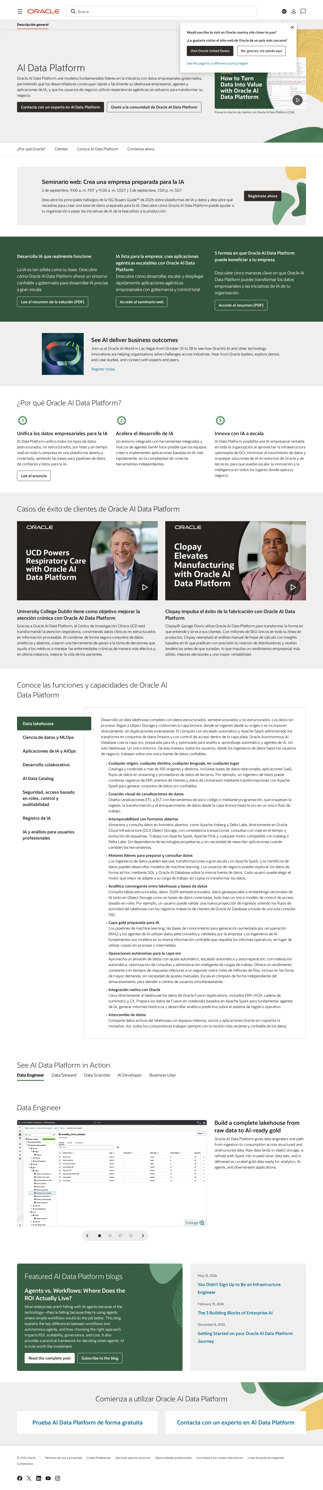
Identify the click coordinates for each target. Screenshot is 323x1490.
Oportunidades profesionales (173, 1458)
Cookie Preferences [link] (99, 1458)
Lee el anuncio (34, 475)
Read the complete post (50, 1358)
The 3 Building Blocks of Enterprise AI (235, 1313)
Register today (103, 368)
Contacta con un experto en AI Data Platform (60, 106)
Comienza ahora (140, 148)
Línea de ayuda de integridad (266, 1458)
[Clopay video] (235, 560)
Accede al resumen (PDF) (241, 305)
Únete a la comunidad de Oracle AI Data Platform (154, 106)
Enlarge (192, 1222)
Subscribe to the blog (100, 1358)
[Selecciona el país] (284, 11)
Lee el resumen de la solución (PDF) (52, 303)
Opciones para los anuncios (132, 1458)
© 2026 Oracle (26, 1458)
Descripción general (32, 24)
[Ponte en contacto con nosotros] (303, 11)
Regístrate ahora (264, 195)
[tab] (50, 737)
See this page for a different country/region (217, 63)
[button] (20, 11)
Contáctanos (25, 1463)
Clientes (61, 148)
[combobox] (161, 11)
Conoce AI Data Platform (97, 148)
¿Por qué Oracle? (31, 148)
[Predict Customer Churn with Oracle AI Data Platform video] (260, 82)
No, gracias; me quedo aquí (261, 50)
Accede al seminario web (141, 303)
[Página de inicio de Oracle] (43, 11)
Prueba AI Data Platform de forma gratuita (87, 1422)
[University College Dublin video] (87, 560)
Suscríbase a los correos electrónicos (219, 1458)
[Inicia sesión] (294, 11)
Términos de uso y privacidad (63, 1458)
